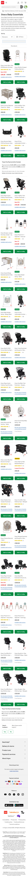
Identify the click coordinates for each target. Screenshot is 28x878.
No (11, 732)
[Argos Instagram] (22, 794)
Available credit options (6, 77)
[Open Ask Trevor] (25, 7)
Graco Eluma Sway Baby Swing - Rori (21, 421)
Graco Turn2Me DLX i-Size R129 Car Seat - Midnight (6, 654)
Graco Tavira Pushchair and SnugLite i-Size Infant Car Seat (21, 349)
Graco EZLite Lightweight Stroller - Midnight (20, 142)
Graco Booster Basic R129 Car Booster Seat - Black (7, 142)
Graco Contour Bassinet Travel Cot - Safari (7, 106)
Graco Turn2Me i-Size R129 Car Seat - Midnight (21, 500)
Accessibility (6, 819)
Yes (5, 732)
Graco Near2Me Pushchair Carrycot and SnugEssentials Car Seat (21, 577)
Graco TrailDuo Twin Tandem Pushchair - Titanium (20, 196)
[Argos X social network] (14, 794)
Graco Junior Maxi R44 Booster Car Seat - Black (6, 461)
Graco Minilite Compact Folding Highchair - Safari (21, 68)
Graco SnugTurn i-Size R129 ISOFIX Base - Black (21, 654)
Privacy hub (14, 819)
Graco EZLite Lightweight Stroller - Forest (20, 313)
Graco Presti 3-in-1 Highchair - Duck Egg (20, 616)
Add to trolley (7, 82)
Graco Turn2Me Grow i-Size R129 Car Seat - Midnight (7, 690)
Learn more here (14, 771)
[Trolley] (25, 2)
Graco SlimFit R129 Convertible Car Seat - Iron (6, 349)
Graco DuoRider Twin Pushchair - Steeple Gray (20, 384)
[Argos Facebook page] (9, 794)
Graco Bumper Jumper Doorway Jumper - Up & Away (7, 234)
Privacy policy (21, 819)
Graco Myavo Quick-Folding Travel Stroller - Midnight (7, 384)
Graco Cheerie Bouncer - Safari (7, 539)
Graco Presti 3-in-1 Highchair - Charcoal (20, 235)
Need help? (6, 742)
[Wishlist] (22, 2)
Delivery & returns (8, 746)
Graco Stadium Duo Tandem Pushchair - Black (6, 501)
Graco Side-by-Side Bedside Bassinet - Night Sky (20, 462)
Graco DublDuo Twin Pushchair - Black (20, 106)
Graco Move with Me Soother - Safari (6, 423)
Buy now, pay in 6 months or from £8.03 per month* (20, 428)
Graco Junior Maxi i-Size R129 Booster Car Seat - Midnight (7, 66)
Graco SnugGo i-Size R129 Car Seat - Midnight (21, 690)
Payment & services (8, 754)
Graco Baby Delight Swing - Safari (19, 275)
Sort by (3, 33)
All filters (21, 36)
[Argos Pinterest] (18, 794)
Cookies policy (8, 822)
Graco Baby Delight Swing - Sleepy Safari (6, 313)
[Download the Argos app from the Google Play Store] (19, 805)
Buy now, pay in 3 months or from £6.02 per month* (20, 393)
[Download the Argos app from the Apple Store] (9, 805)
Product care (6, 750)
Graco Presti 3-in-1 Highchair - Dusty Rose (7, 616)
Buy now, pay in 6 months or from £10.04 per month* (7, 696)
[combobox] (10, 7)
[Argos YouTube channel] (5, 794)
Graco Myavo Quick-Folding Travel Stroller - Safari (7, 196)
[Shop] (6, 2)
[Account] (18, 2)
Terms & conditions (14, 824)
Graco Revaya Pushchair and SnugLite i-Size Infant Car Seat (21, 537)
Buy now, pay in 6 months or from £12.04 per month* (21, 585)
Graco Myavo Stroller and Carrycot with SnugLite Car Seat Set (6, 577)
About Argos (6, 758)
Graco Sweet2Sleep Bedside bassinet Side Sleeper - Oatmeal (6, 274)
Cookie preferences (19, 822)
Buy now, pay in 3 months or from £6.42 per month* (6, 509)
